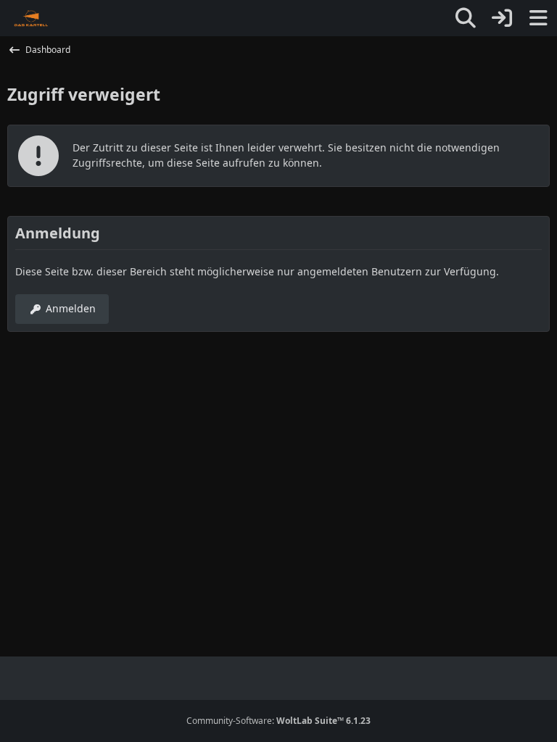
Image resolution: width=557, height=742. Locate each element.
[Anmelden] (501, 18)
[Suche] (465, 18)
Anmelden (71, 308)
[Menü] (538, 18)
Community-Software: (278, 720)
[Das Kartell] (31, 18)
